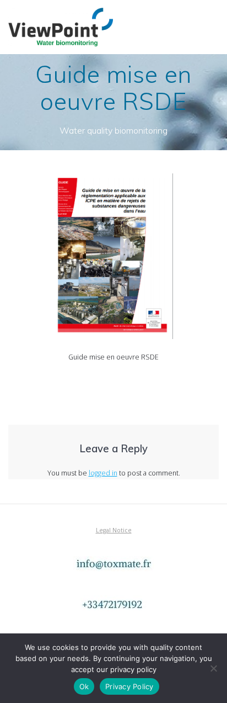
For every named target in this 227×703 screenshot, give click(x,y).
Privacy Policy (129, 686)
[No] (213, 668)
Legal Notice (114, 530)
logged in (103, 473)
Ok (84, 686)
